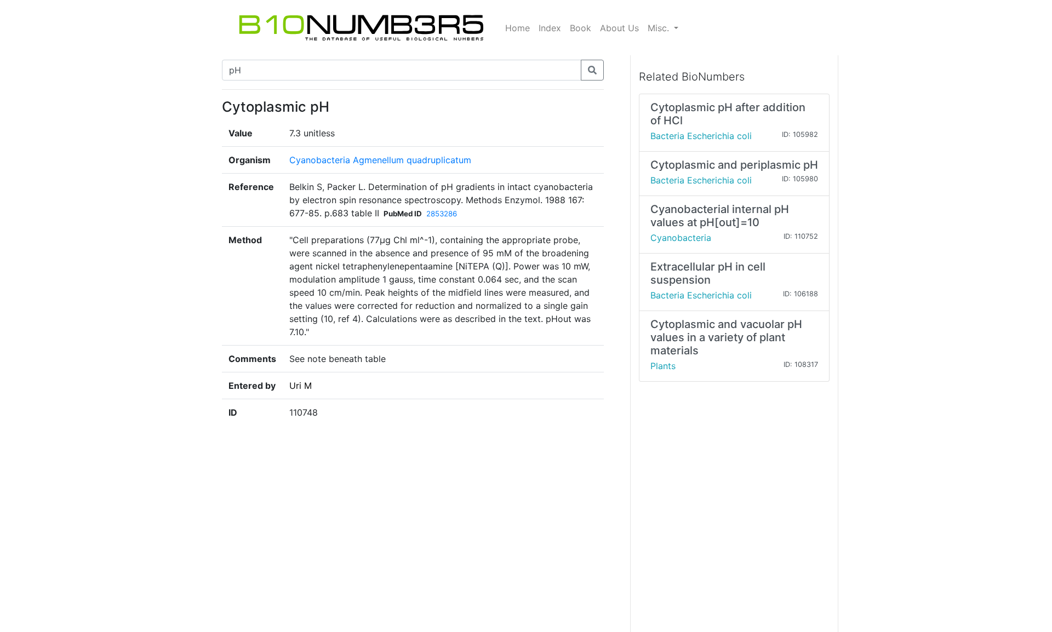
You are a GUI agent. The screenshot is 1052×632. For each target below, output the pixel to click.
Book (580, 27)
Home (517, 27)
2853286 (441, 213)
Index (550, 27)
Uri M (300, 385)
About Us (619, 27)
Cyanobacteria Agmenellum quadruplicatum (380, 159)
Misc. (660, 27)
